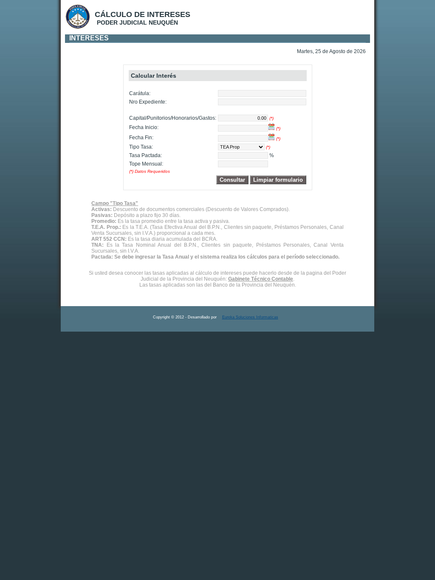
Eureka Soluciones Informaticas (250, 317)
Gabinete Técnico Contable (260, 279)
